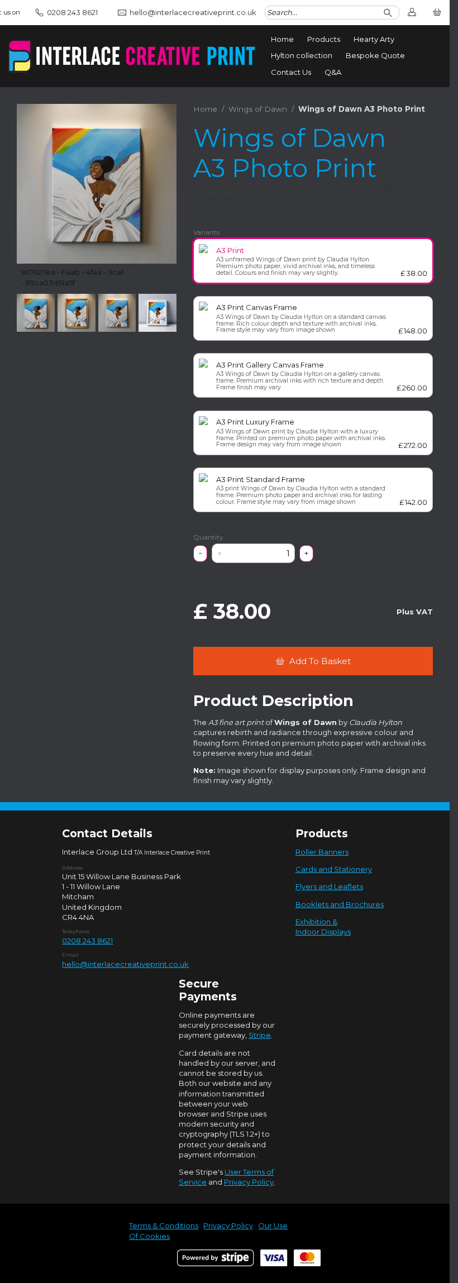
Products (323, 39)
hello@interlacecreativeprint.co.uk (125, 964)
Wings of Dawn (257, 108)
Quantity (208, 537)
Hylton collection (301, 55)
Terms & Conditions (163, 1225)
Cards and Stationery (333, 869)
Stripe (260, 1035)
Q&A (333, 72)
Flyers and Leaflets (329, 886)
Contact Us (291, 72)
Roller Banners (322, 851)
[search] (389, 12)
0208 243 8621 (87, 940)
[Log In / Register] (411, 13)
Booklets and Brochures (339, 904)
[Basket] (437, 13)
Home (282, 39)
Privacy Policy (249, 1181)
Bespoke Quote (375, 55)
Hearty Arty (374, 39)
